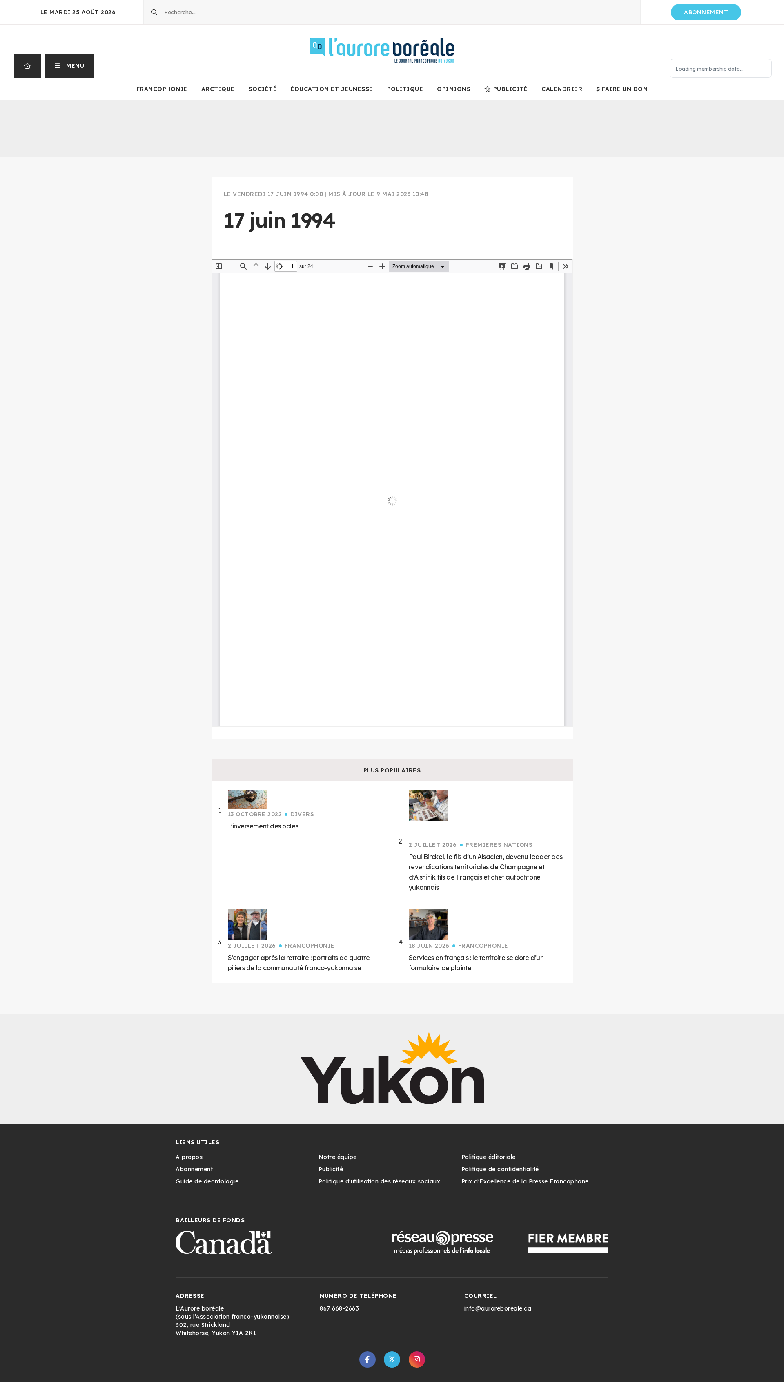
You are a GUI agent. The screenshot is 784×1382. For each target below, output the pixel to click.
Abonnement (706, 12)
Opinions (453, 89)
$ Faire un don (622, 89)
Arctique (218, 89)
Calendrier (561, 89)
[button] (69, 66)
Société (263, 89)
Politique (405, 89)
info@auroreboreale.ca (498, 1308)
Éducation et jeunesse (332, 89)
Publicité (510, 89)
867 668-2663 (339, 1308)
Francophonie (161, 89)
